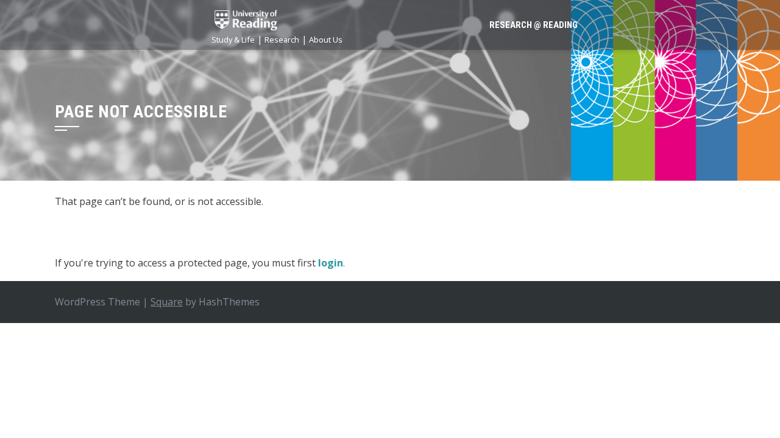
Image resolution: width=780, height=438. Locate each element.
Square (167, 301)
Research (281, 39)
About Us (325, 39)
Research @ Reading (533, 24)
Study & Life (233, 39)
